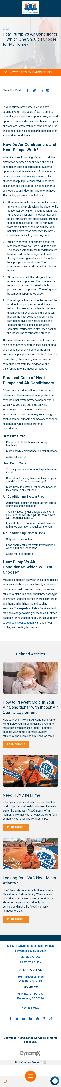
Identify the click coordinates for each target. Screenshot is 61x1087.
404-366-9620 (30, 1008)
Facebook (27, 90)
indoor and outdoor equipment (26, 176)
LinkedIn (41, 90)
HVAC (6, 29)
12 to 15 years (22, 481)
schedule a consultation (20, 622)
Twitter (34, 90)
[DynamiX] (30, 1053)
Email (48, 90)
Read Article (16, 744)
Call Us (5, 1081)
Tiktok (50, 1018)
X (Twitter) (17, 1018)
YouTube (23, 1018)
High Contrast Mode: (27, 1062)
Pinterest (37, 1018)
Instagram (44, 1018)
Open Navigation (30, 1076)
